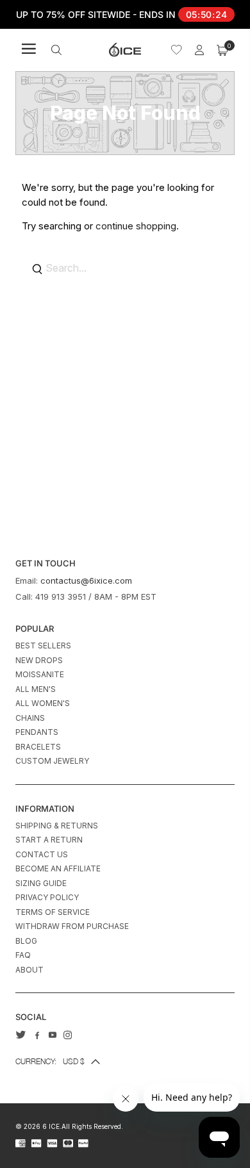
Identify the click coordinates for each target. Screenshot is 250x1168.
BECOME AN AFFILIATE (58, 868)
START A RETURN (49, 839)
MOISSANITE (39, 674)
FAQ (23, 955)
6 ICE (51, 1126)
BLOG (26, 941)
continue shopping (136, 226)
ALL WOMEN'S (42, 703)
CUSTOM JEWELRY (52, 761)
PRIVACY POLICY (47, 897)
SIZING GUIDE (41, 883)
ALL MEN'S (35, 689)
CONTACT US (41, 854)
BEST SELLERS (43, 645)
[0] (222, 50)
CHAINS (30, 718)
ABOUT (29, 970)
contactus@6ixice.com (86, 580)
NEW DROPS (39, 660)
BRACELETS (38, 747)
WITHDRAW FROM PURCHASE (72, 926)
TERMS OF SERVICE (52, 912)
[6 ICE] (125, 49)
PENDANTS (36, 732)
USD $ (50, 1061)
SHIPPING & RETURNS (56, 825)
